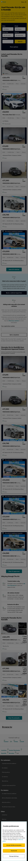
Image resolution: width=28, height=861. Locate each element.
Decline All (14, 850)
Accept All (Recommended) (13, 845)
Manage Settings (14, 856)
